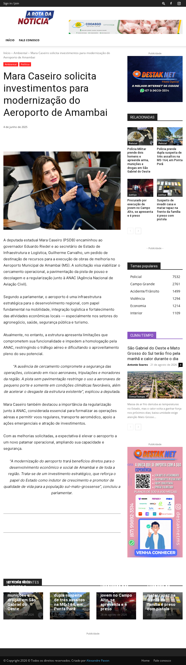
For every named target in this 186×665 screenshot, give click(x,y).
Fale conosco (29, 40)
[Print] (53, 139)
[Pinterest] (30, 139)
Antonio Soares (137, 364)
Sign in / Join (11, 3)
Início (10, 40)
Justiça (133, 194)
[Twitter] (19, 139)
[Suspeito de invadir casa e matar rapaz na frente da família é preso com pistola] (170, 188)
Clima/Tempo (137, 396)
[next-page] (138, 231)
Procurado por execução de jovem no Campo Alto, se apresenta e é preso (140, 208)
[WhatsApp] (41, 139)
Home (145, 660)
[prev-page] (130, 231)
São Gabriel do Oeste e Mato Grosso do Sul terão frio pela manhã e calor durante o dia (153, 353)
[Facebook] (171, 3)
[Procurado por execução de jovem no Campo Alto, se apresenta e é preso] (140, 188)
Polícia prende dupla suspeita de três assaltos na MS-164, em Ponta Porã (170, 156)
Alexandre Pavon (97, 660)
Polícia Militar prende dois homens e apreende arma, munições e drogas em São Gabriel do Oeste (138, 160)
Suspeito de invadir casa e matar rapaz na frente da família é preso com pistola (168, 210)
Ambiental (20, 53)
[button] (163, 3)
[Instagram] (179, 3)
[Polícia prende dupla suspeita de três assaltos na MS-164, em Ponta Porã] (170, 136)
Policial (133, 143)
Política (25, 64)
